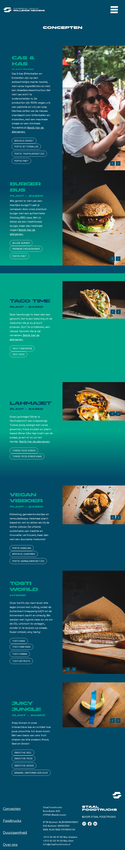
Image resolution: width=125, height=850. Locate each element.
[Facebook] (90, 824)
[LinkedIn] (95, 824)
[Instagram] (84, 824)
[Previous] (112, 163)
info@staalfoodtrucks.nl (56, 844)
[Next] (118, 163)
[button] (24, 141)
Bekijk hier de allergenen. (34, 441)
